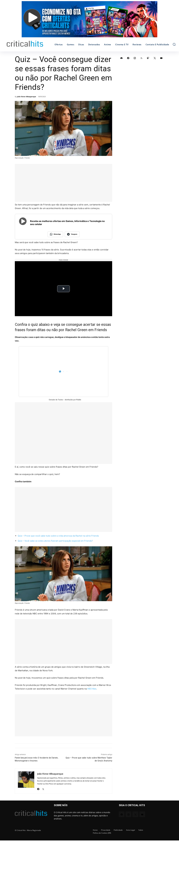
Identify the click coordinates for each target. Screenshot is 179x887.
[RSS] (141, 58)
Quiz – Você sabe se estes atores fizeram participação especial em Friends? (55, 540)
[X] (43, 788)
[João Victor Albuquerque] (26, 781)
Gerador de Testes (56, 400)
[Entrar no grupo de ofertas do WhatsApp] (89, 20)
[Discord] (121, 58)
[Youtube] (161, 58)
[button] (174, 44)
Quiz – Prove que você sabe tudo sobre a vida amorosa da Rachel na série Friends (58, 535)
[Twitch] (148, 58)
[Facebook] (38, 788)
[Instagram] (134, 58)
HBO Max (91, 688)
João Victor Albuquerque (26, 96)
